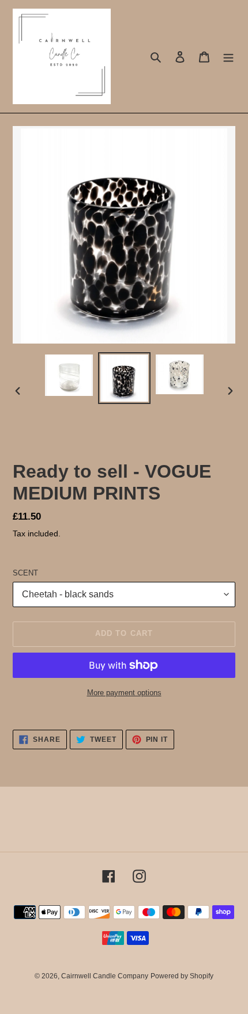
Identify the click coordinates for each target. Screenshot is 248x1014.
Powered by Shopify (182, 976)
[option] (69, 375)
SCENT (25, 573)
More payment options (124, 692)
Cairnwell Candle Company (104, 976)
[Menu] (228, 56)
